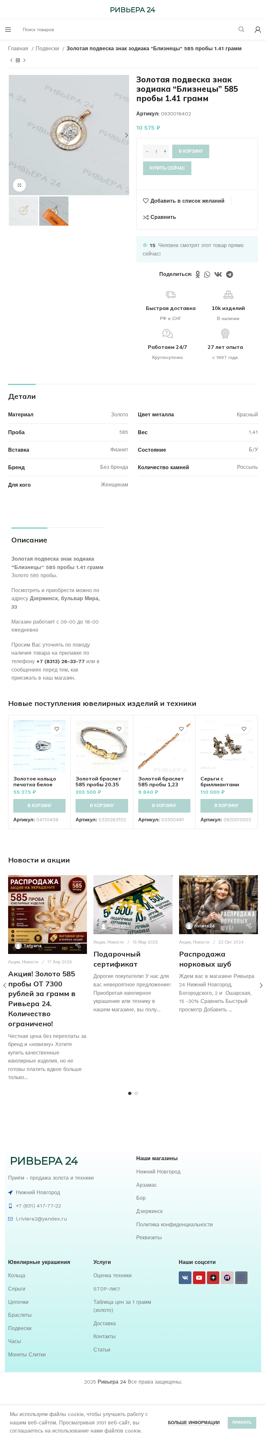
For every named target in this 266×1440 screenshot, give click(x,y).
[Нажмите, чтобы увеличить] (19, 185)
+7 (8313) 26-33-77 (60, 661)
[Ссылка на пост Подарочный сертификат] (132, 904)
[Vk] (185, 1277)
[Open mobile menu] (8, 29)
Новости (30, 961)
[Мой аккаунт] (257, 29)
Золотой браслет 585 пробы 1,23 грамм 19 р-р (161, 784)
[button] (39, 806)
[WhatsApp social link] (207, 274)
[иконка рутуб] (227, 1277)
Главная (19, 48)
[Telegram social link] (229, 274)
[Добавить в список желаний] (56, 729)
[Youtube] (199, 1277)
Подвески (48, 48)
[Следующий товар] (24, 60)
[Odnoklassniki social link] (198, 274)
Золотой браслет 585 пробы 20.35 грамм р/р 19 (98, 784)
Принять (242, 1422)
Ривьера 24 (112, 1382)
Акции (14, 961)
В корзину (191, 151)
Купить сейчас (167, 168)
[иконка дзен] (213, 1277)
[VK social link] (218, 274)
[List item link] (197, 1172)
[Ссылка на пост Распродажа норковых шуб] (218, 904)
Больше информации (194, 1422)
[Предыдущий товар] (11, 60)
